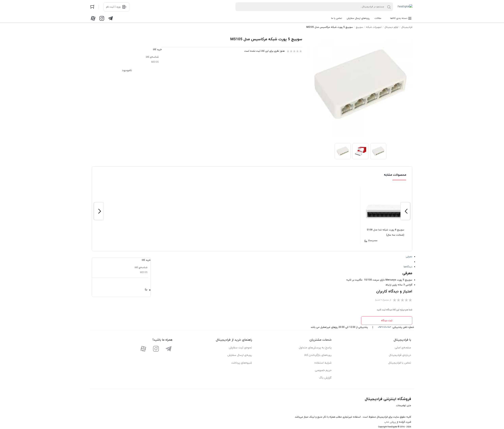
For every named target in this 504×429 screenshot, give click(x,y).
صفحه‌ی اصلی (403, 348)
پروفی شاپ (390, 422)
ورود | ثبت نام (113, 6)
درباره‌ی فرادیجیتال (400, 355)
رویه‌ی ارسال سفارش (239, 355)
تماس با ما (336, 18)
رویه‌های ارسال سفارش (358, 18)
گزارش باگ (325, 378)
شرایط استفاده (323, 363)
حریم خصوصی (323, 370)
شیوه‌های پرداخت (241, 363)
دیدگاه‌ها (408, 266)
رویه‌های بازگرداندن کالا (318, 355)
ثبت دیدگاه (386, 320)
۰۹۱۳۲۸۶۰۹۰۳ (384, 327)
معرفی (409, 256)
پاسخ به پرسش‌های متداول (315, 348)
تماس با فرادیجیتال (399, 363)
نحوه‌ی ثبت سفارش (240, 348)
